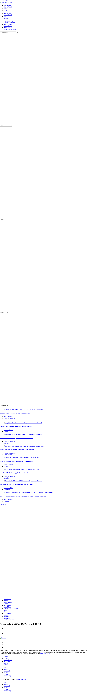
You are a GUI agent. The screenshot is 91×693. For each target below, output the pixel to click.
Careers (6, 603)
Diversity (6, 616)
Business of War (8, 21)
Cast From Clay (21, 679)
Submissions (7, 605)
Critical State (7, 607)
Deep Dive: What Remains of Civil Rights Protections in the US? (16, 426)
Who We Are (7, 5)
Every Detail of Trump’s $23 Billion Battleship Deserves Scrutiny (16, 484)
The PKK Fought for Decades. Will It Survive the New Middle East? (17, 449)
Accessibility (7, 613)
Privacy (6, 611)
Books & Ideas (8, 454)
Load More (3, 504)
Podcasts (6, 664)
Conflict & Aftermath (9, 22)
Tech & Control (8, 26)
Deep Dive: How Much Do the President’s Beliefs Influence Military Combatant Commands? (23, 496)
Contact (6, 656)
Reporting (6, 443)
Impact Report (8, 602)
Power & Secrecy (8, 24)
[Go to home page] (3, 638)
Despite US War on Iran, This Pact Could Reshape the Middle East (16, 413)
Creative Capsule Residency (11, 608)
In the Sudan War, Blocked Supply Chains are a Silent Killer (15, 473)
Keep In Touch (8, 7)
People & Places (8, 27)
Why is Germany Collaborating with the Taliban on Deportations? (16, 438)
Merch (5, 8)
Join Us (6, 10)
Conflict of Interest (9, 620)
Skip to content (4, 1)
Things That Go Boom (10, 29)
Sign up (6, 663)
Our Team (6, 600)
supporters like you (45, 653)
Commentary (7, 420)
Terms (5, 610)
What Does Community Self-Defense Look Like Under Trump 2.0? (16, 461)
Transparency (7, 618)
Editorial (6, 615)
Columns (6, 431)
